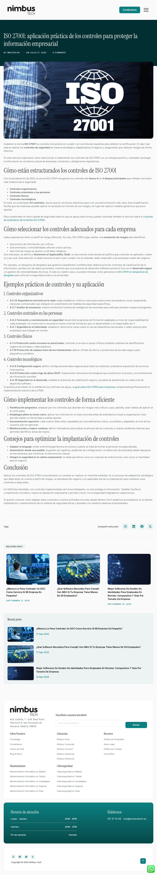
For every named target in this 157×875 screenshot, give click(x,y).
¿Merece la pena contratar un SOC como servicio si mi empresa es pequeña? (25, 592)
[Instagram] (125, 526)
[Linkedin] (134, 526)
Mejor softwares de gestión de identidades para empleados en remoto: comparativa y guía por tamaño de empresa (126, 594)
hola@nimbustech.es (134, 818)
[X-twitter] (150, 526)
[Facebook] (142, 526)
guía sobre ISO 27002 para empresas (95, 386)
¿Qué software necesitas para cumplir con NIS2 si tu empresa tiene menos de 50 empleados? (78, 592)
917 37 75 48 (114, 818)
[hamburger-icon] (146, 10)
